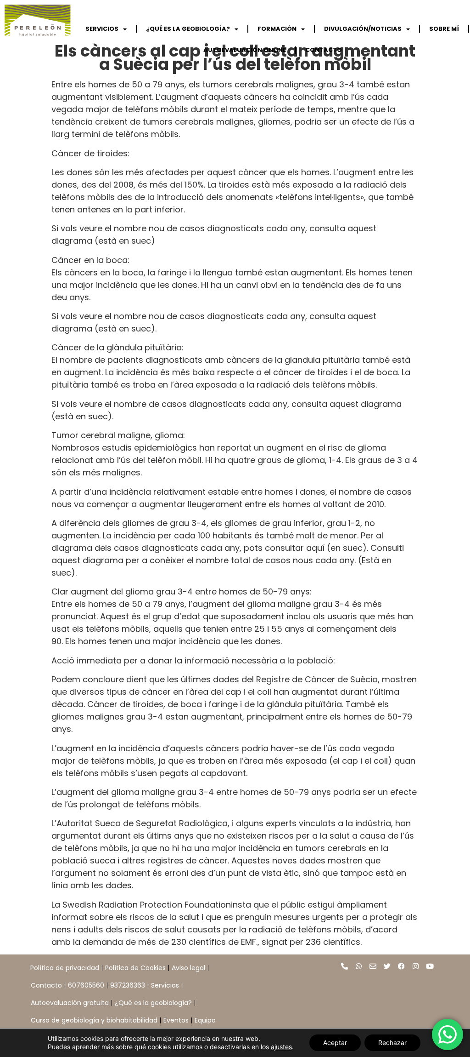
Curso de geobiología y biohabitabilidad (94, 1020)
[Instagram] (416, 966)
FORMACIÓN (277, 28)
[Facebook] (401, 966)
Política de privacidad (64, 967)
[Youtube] (430, 966)
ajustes (281, 1047)
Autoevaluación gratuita (70, 1002)
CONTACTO (323, 50)
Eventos (176, 1020)
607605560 (86, 985)
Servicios (165, 985)
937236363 (127, 985)
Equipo (205, 1020)
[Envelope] (373, 966)
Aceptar (335, 1042)
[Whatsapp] (359, 966)
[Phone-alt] (345, 966)
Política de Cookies (135, 967)
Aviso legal (188, 967)
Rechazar (392, 1042)
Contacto (46, 985)
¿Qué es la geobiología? (153, 1002)
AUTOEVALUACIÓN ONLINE (244, 50)
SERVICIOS (101, 28)
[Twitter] (387, 966)
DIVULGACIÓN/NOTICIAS (363, 28)
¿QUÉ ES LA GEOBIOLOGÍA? (188, 28)
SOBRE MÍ (444, 28)
